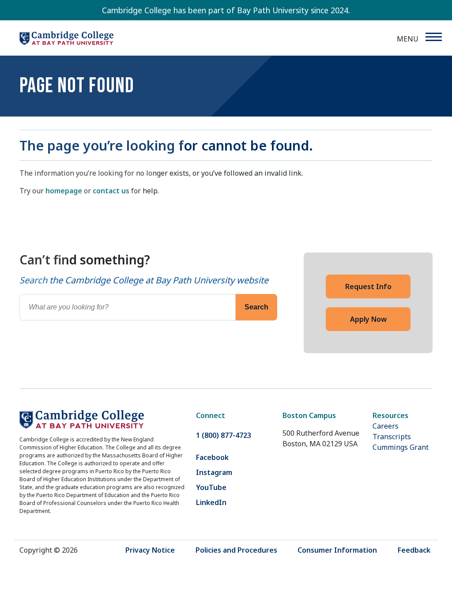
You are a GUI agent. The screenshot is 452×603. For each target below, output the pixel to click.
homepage (63, 191)
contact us (111, 191)
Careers (386, 426)
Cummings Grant (401, 447)
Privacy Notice (150, 550)
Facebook (212, 457)
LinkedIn (211, 502)
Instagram (214, 472)
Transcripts (392, 436)
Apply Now (368, 319)
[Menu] (433, 36)
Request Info (368, 286)
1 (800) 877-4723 (223, 435)
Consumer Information (337, 550)
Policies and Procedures (236, 550)
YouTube (211, 487)
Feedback (414, 550)
